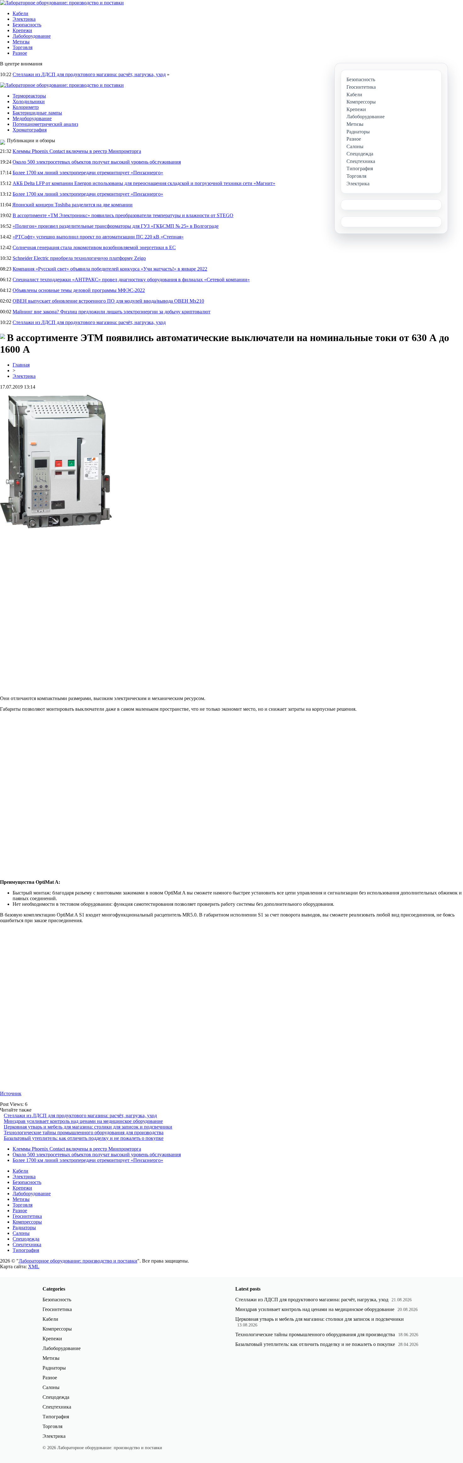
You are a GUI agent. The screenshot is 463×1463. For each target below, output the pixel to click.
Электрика (24, 19)
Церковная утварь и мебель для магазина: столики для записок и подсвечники (88, 1126)
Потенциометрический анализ (45, 124)
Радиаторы (24, 1227)
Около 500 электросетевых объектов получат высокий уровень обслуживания (97, 162)
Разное (20, 53)
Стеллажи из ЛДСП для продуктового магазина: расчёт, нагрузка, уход (89, 74)
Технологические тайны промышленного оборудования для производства (83, 1132)
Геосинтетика (27, 1216)
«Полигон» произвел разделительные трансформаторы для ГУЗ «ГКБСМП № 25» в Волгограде (116, 226)
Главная (21, 364)
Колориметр (26, 107)
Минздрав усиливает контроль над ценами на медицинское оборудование (83, 1121)
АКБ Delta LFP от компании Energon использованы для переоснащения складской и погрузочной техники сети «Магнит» (144, 183)
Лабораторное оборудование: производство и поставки (78, 1261)
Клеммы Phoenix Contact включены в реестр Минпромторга (77, 151)
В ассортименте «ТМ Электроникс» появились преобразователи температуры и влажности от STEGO (123, 215)
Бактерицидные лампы (37, 112)
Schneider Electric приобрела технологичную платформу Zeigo (79, 258)
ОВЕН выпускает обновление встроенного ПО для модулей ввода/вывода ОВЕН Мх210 (108, 301)
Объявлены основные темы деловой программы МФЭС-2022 (79, 290)
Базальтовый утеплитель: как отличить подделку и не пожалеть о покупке (83, 1138)
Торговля (22, 47)
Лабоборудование (32, 36)
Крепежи (22, 30)
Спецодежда (26, 1239)
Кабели (20, 13)
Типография (26, 1250)
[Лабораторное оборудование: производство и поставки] (62, 2)
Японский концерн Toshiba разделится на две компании (72, 204)
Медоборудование (32, 118)
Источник (10, 1093)
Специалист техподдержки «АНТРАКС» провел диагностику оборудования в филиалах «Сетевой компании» (131, 279)
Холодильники (29, 101)
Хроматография (30, 129)
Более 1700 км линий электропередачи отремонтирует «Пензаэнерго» (88, 172)
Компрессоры (27, 1222)
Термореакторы (29, 95)
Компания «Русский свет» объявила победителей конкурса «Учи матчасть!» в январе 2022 (110, 269)
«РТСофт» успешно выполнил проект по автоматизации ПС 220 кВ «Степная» (98, 236)
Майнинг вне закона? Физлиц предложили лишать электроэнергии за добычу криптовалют (111, 311)
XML (33, 1266)
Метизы (21, 41)
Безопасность (27, 24)
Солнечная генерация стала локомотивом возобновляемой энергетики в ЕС (94, 247)
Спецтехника (27, 1244)
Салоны (21, 1233)
